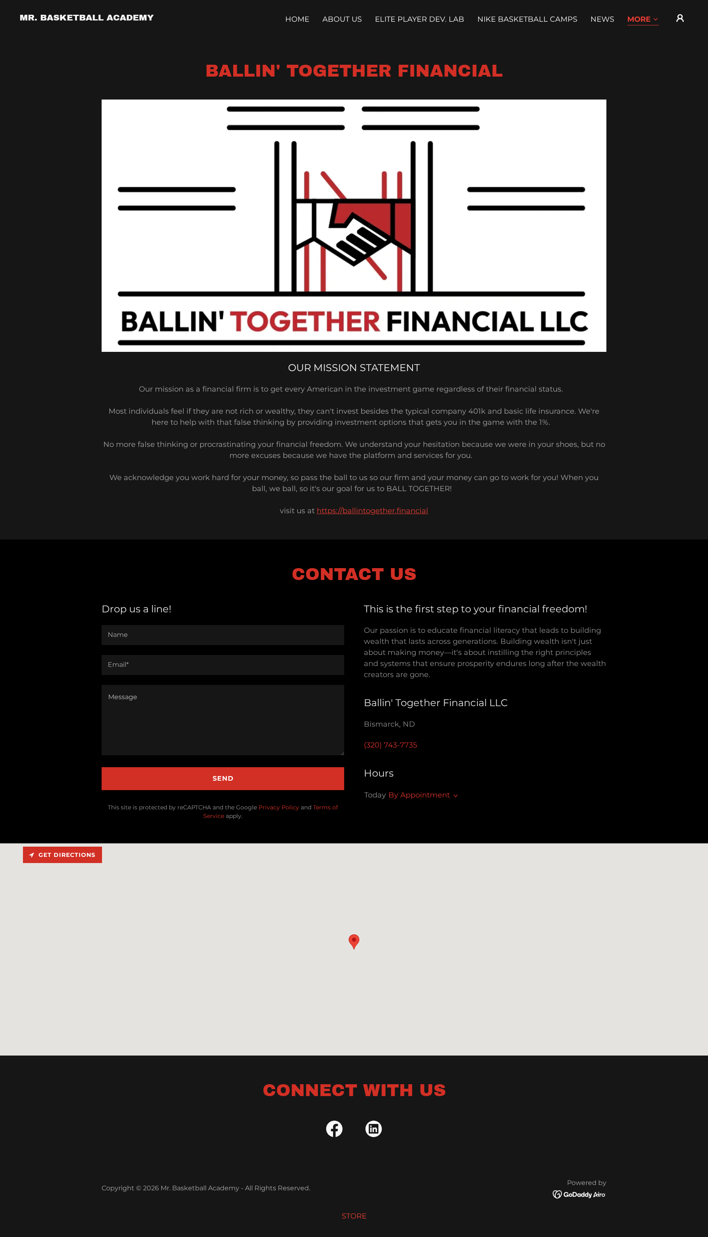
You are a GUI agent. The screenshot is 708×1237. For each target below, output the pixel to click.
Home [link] (297, 19)
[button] (643, 19)
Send (223, 778)
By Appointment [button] (419, 795)
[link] (87, 18)
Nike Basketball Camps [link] (527, 19)
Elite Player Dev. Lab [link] (419, 19)
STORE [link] (354, 1216)
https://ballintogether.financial (372, 510)
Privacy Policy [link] (279, 807)
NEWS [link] (602, 19)
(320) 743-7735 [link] (390, 745)
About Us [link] (342, 19)
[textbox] (223, 635)
